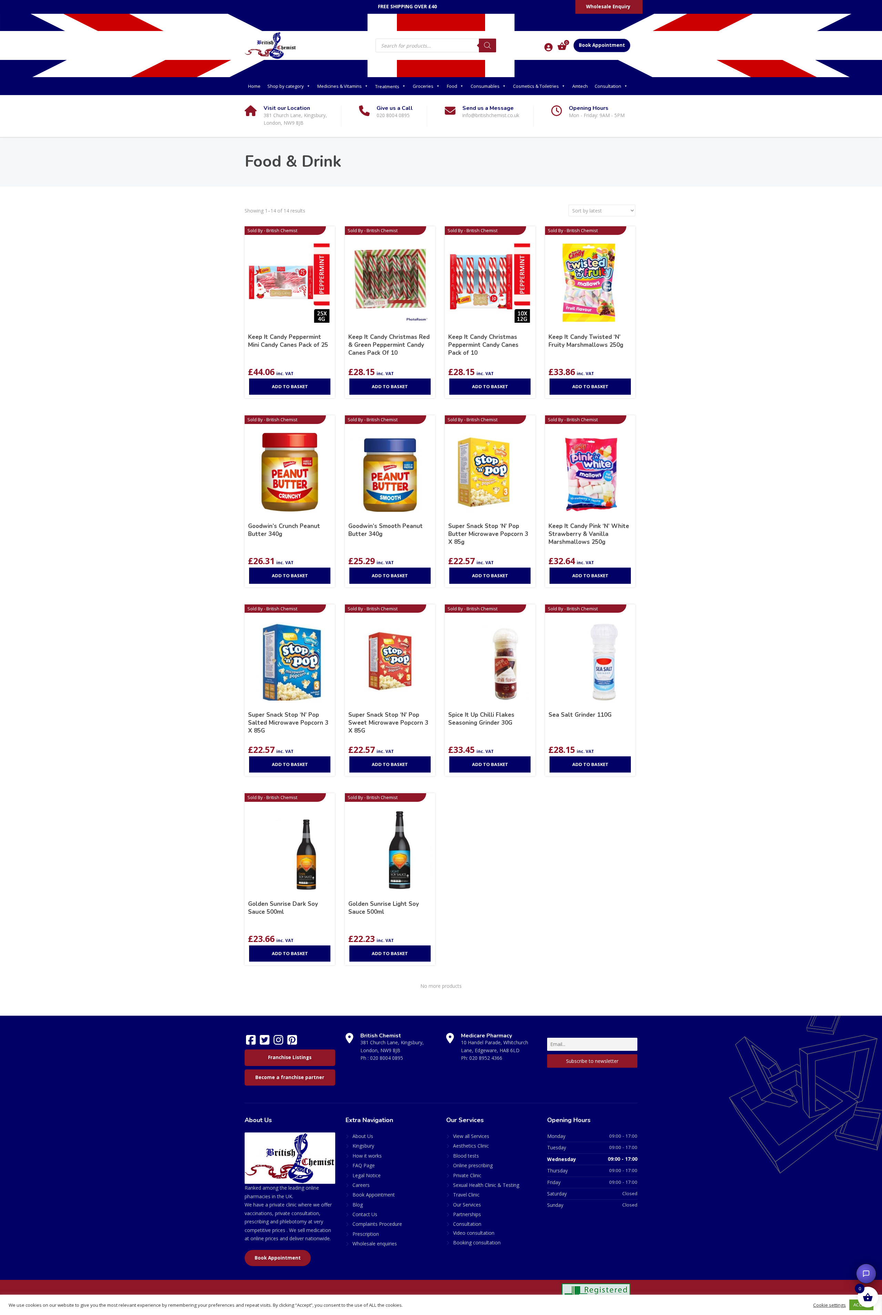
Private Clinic (467, 1175)
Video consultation (473, 1233)
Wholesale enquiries (374, 1243)
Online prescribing (473, 1165)
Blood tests (466, 1155)
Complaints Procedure (377, 1224)
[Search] (487, 45)
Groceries (423, 86)
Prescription (365, 1234)
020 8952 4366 (485, 1058)
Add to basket (290, 386)
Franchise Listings (289, 1057)
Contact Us (364, 1214)
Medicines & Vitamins (339, 86)
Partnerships (467, 1214)
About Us (362, 1136)
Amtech (580, 86)
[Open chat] (866, 1274)
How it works (367, 1155)
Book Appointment (602, 45)
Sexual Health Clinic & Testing (486, 1185)
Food (452, 86)
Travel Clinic (466, 1194)
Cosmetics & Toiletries (536, 86)
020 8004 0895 (386, 1058)
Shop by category (285, 86)
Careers (361, 1185)
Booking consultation (477, 1242)
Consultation (608, 86)
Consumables (485, 86)
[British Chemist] (270, 45)
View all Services (471, 1136)
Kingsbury (363, 1145)
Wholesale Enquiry (608, 6)
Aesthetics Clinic (471, 1145)
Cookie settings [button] (829, 1305)
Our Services (467, 1204)
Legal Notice (366, 1175)
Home (254, 86)
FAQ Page (363, 1165)
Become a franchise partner (289, 1077)
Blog (357, 1204)
